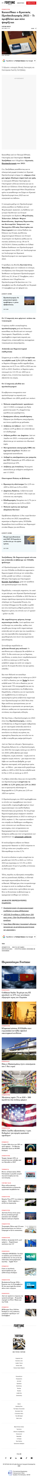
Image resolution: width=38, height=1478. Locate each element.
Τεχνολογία (19, 1383)
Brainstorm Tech (19, 1411)
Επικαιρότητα (19, 1376)
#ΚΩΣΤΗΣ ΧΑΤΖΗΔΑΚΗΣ (18, 947)
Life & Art (19, 1381)
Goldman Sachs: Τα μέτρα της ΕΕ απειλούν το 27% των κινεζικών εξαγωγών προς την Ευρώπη (16, 995)
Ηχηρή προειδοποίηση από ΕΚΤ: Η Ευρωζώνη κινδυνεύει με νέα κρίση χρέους (12, 540)
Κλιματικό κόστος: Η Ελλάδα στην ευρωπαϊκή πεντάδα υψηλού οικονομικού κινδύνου (17, 1030)
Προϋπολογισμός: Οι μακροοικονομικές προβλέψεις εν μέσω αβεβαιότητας (11, 301)
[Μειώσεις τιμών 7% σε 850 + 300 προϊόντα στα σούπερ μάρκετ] (19, 1082)
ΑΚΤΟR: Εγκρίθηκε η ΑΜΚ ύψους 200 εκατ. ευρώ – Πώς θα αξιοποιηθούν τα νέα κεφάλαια (19, 917)
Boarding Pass (19, 1406)
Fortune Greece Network (19, 1368)
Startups (19, 1388)
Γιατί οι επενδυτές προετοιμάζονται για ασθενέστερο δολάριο (9, 1270)
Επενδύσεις (19, 1386)
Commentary (19, 1395)
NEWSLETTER (31, 3)
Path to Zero (19, 1418)
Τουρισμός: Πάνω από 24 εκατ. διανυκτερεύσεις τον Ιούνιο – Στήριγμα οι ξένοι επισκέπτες (13, 1228)
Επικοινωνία (19, 1434)
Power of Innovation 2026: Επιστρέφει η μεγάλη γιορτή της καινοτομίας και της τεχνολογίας (12, 1175)
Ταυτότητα (19, 1429)
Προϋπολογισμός (9, 163)
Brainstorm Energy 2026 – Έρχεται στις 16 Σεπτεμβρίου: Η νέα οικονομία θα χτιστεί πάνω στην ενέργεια (12, 1285)
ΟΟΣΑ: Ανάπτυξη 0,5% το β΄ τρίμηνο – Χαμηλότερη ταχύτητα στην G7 (12, 1242)
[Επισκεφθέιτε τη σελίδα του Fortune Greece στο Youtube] (21, 1458)
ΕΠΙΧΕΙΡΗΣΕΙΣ (6, 990)
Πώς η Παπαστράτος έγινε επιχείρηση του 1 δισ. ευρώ (18, 1065)
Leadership (19, 1393)
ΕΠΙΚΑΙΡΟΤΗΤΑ (6, 9)
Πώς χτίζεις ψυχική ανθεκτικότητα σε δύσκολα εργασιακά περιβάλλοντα (11, 1187)
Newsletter (19, 1436)
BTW (19, 1466)
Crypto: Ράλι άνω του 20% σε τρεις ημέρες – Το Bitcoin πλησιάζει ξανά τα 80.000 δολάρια (12, 1147)
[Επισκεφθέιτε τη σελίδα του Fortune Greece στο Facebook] (5, 1458)
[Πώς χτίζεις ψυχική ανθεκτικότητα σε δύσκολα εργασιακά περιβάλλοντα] (30, 1188)
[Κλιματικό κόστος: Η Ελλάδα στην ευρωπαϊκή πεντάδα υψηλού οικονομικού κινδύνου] (19, 1013)
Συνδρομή (19, 1438)
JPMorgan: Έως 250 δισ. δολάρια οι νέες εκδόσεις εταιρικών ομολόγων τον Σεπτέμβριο (10, 1312)
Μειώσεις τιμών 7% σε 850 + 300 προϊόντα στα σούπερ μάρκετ (16, 1098)
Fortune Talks (19, 1365)
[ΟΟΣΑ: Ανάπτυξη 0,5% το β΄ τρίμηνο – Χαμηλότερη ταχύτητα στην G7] (30, 1243)
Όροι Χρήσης (19, 1441)
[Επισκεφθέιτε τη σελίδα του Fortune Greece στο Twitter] (10, 1458)
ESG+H (19, 1404)
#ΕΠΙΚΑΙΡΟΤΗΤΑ (6, 947)
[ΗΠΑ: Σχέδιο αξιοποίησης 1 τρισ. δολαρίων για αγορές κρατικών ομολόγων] (19, 1115)
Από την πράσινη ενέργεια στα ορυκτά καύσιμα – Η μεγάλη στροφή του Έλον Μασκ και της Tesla (12, 1299)
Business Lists (19, 1360)
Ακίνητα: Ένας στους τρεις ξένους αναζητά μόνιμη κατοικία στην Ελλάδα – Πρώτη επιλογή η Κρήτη (11, 1216)
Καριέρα (19, 1390)
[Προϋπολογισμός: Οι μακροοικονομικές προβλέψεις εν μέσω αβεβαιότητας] (29, 301)
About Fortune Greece (19, 1426)
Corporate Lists (19, 1358)
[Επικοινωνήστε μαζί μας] (32, 1458)
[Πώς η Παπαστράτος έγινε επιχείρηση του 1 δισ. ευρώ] (19, 1048)
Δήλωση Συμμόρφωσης (19, 1431)
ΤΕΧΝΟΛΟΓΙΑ (5, 1169)
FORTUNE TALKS (6, 1183)
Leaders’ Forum (19, 1363)
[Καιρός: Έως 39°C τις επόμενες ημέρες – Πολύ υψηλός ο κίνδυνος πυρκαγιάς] (30, 1202)
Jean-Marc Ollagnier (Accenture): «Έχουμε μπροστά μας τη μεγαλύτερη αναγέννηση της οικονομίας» (19, 927)
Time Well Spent (19, 1416)
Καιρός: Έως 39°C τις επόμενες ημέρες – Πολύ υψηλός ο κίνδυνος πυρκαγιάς (13, 1201)
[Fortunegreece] (10, 4)
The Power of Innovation (19, 1408)
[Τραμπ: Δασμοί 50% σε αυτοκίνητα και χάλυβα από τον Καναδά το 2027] (30, 1161)
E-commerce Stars (19, 1413)
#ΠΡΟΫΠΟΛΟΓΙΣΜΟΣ (7, 949)
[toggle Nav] (3, 3)
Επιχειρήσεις (19, 1378)
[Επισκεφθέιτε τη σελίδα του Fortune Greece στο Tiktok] (26, 1458)
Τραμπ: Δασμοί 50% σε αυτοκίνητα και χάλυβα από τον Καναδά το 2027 (11, 1160)
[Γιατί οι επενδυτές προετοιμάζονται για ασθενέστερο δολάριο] (30, 1271)
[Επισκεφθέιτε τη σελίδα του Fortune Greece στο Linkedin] (16, 1458)
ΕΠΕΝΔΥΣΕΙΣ (5, 1142)
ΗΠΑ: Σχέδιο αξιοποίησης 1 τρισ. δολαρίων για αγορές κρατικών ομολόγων (16, 1133)
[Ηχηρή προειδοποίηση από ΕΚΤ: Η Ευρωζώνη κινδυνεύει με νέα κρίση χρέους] (29, 540)
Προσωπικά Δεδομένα (19, 1443)
